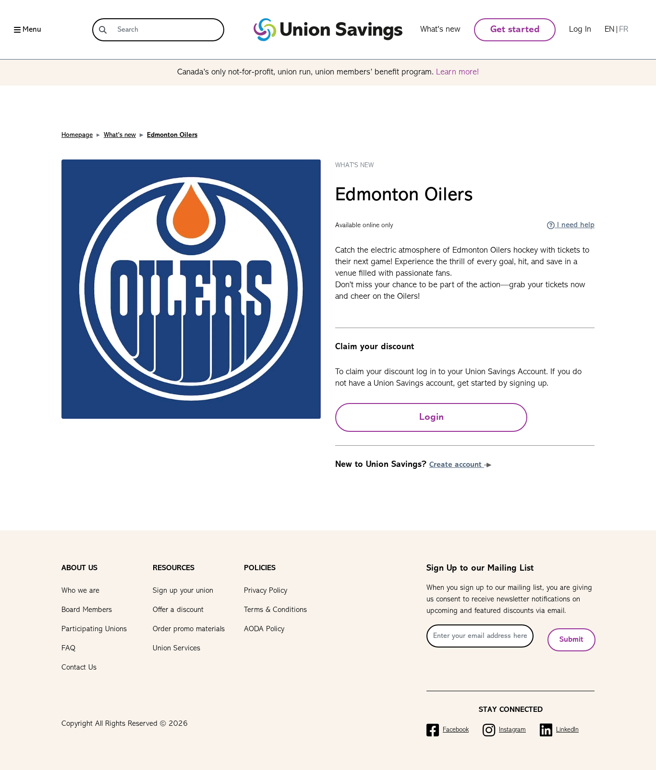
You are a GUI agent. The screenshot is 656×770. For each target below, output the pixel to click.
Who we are (80, 591)
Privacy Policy (265, 591)
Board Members (86, 610)
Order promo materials (189, 629)
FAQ (68, 648)
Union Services (176, 648)
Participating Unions (94, 629)
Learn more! (457, 72)
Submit (571, 640)
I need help (575, 225)
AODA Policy (264, 629)
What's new (440, 29)
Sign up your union (183, 591)
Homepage (77, 135)
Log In (580, 29)
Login (431, 417)
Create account (456, 465)
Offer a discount (178, 610)
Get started (515, 30)
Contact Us (79, 668)
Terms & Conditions (275, 610)
